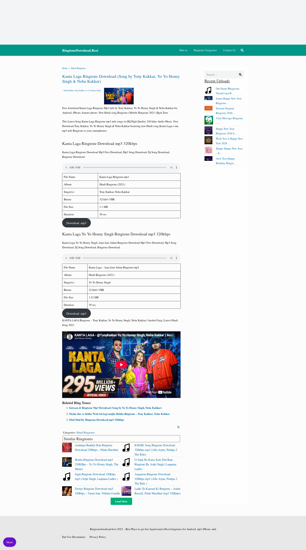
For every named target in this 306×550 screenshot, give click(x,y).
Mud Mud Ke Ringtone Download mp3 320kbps (96, 420)
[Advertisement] (153, 22)
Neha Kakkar (69, 90)
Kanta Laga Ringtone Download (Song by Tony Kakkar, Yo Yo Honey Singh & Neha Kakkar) (121, 78)
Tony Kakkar (79, 90)
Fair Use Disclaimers (73, 537)
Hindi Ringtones (85, 432)
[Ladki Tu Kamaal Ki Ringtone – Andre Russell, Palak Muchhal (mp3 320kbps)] (126, 495)
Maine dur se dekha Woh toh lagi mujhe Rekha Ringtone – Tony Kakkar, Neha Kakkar (119, 414)
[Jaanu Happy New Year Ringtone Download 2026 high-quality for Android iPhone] (208, 99)
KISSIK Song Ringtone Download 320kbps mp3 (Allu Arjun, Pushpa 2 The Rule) (156, 449)
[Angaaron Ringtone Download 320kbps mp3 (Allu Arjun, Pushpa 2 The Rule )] (126, 480)
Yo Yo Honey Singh (93, 90)
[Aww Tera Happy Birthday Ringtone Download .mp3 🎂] (208, 160)
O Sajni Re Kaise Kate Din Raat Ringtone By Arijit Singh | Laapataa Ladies (155, 464)
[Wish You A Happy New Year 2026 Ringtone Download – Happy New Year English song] (208, 143)
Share (9, 542)
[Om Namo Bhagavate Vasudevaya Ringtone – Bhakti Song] (208, 93)
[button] (242, 50)
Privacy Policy (98, 537)
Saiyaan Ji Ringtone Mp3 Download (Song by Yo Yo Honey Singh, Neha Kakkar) (115, 408)
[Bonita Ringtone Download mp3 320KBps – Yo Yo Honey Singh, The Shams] (67, 466)
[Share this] (178, 427)
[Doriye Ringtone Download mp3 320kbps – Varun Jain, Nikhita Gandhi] (67, 495)
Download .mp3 (76, 223)
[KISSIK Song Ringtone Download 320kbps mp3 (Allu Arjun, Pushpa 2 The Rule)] (126, 451)
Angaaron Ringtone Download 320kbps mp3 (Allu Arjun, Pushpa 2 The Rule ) (156, 478)
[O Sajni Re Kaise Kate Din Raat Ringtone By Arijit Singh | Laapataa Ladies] (126, 466)
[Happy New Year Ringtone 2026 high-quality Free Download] (208, 133)
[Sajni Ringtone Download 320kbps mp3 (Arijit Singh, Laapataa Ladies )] (67, 480)
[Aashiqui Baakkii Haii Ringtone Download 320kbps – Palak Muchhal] (67, 451)
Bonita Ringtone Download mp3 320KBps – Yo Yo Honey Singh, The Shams (96, 464)
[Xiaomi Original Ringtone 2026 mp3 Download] (208, 109)
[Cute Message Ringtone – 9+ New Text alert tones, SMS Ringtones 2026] (208, 123)
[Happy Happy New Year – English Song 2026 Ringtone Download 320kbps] (208, 153)
